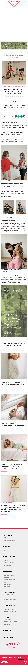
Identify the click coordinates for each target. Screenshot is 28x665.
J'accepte (4, 662)
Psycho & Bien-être (9, 556)
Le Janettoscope (7, 565)
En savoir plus (21, 659)
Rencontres (6, 577)
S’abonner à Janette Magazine (11, 621)
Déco (5, 549)
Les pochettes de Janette (10, 609)
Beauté (11, 420)
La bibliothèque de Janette (10, 579)
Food (5, 550)
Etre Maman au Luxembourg (10, 599)
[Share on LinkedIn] (21, 116)
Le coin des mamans (9, 592)
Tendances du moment (9, 575)
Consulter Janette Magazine (10, 619)
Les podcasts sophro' (9, 562)
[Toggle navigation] (26, 1)
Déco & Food (7, 546)
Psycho (5, 558)
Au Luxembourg (7, 586)
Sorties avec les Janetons (10, 594)
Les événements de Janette (10, 607)
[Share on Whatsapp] (18, 116)
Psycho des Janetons (9, 596)
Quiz (5, 582)
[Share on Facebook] (16, 116)
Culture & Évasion (8, 572)
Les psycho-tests (8, 564)
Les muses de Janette (8, 584)
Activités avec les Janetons (10, 597)
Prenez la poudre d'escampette (11, 574)
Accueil (5, 53)
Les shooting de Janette (19, 86)
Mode (3, 380)
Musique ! (6, 581)
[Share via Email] (24, 116)
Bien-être (6, 560)
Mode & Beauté (11, 53)
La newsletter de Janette (10, 611)
